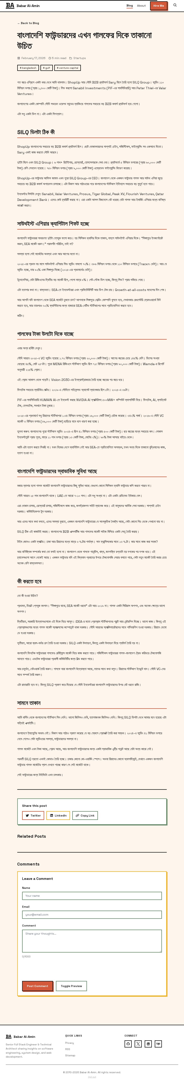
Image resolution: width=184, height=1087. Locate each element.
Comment (29, 925)
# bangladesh (28, 67)
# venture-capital (67, 67)
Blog (129, 5)
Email (25, 907)
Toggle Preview (71, 986)
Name (26, 888)
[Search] (175, 6)
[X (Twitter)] (138, 1044)
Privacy (69, 1042)
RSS (67, 1049)
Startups (79, 58)
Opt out (92, 1077)
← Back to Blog (28, 23)
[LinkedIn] (148, 1044)
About (141, 6)
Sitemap (70, 1055)
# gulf (46, 67)
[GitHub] (128, 1044)
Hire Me (158, 6)
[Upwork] (158, 1044)
